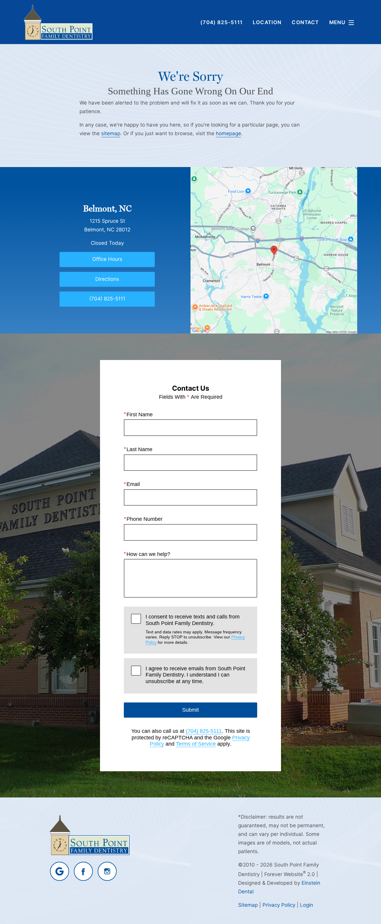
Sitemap (248, 905)
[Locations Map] (273, 250)
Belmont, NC (107, 208)
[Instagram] (107, 871)
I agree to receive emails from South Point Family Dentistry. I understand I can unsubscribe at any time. (195, 675)
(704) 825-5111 (204, 731)
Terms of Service (196, 744)
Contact (305, 22)
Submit (190, 710)
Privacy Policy (279, 905)
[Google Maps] (59, 871)
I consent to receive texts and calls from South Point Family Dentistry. (195, 629)
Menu (337, 22)
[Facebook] (83, 871)
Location (267, 22)
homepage (228, 133)
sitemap (110, 133)
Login (306, 905)
